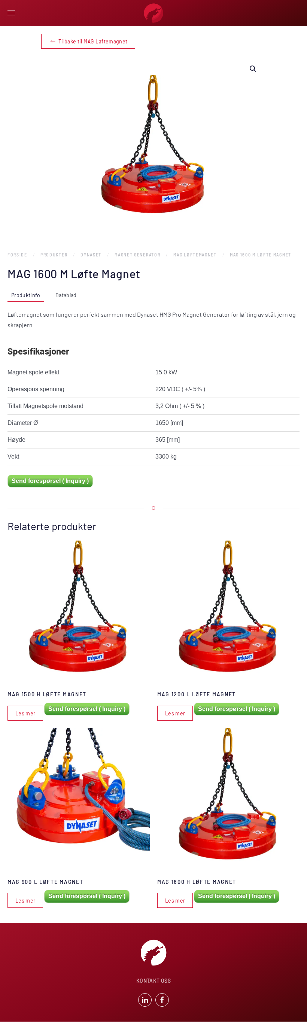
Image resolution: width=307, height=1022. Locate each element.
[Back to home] (153, 13)
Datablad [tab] (66, 294)
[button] (11, 13)
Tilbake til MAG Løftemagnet (92, 41)
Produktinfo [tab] (25, 294)
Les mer (25, 713)
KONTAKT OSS (153, 980)
